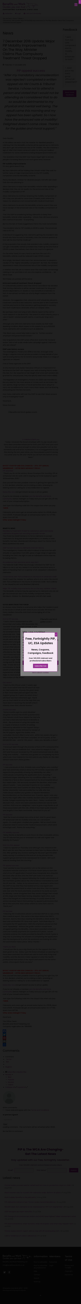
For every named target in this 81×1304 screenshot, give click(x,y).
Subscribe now (40, 666)
